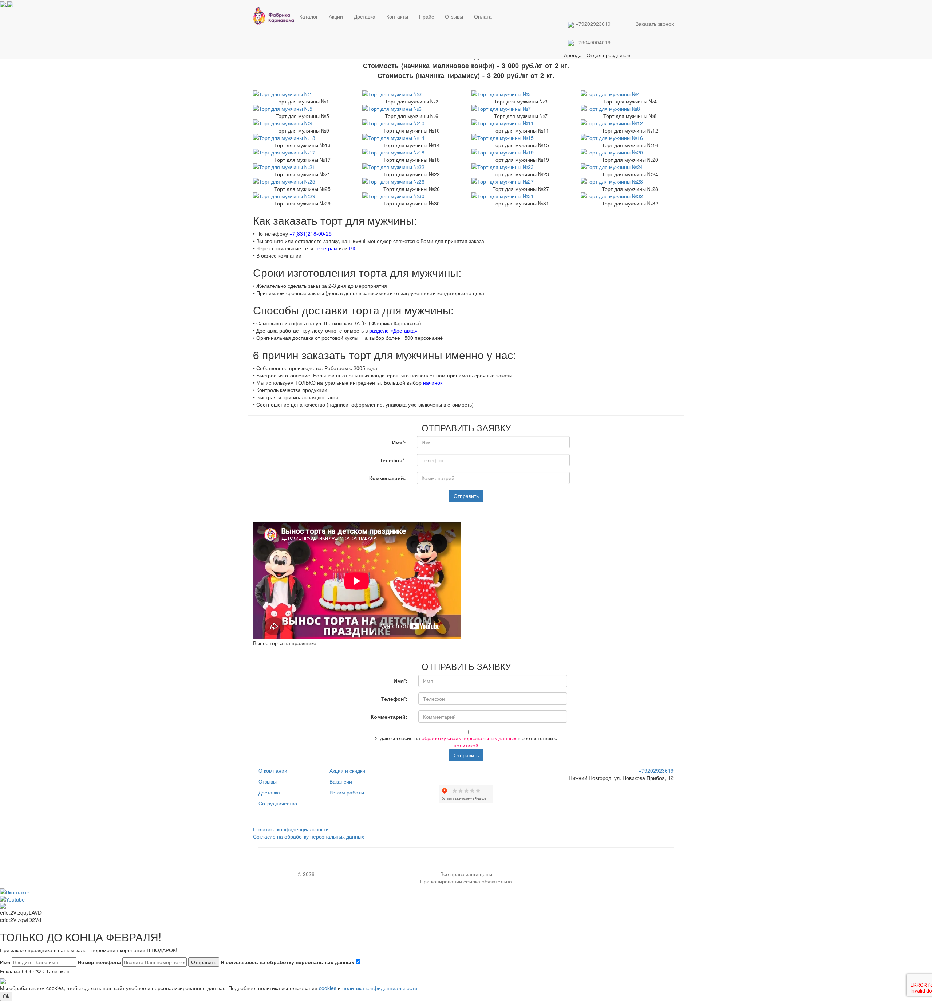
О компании (272, 770)
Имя (5, 962)
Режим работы (346, 792)
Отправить (466, 495)
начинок (432, 382)
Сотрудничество (277, 803)
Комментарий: (389, 716)
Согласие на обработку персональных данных (308, 836)
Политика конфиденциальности (291, 829)
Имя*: (399, 442)
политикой (466, 745)
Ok (6, 996)
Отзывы (454, 16)
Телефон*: (393, 460)
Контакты (397, 16)
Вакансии (340, 781)
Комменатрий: (387, 478)
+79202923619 (593, 23)
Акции (336, 16)
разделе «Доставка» (393, 330)
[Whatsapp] (499, 11)
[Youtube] (468, 770)
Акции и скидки (347, 770)
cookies (327, 988)
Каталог (308, 16)
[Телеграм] (498, 11)
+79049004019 (593, 42)
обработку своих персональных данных (469, 738)
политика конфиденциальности (379, 988)
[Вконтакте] (501, 11)
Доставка (364, 16)
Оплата (483, 16)
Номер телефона (99, 962)
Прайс (426, 16)
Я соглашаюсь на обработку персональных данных (288, 962)
